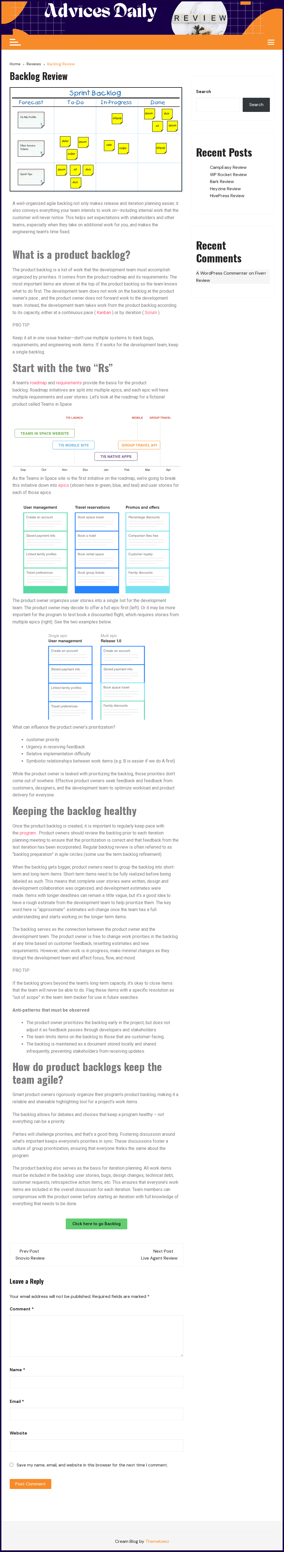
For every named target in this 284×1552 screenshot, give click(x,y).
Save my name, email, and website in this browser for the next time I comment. (92, 1465)
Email (17, 1401)
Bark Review (222, 181)
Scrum (151, 312)
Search (203, 91)
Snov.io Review (30, 1258)
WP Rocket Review (228, 174)
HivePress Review (227, 196)
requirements (69, 382)
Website (18, 1433)
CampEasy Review (228, 167)
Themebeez (157, 1541)
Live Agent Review (159, 1258)
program (28, 833)
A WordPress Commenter (222, 273)
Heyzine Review (225, 189)
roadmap (38, 382)
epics (63, 485)
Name (17, 1370)
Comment (22, 1309)
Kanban (104, 312)
